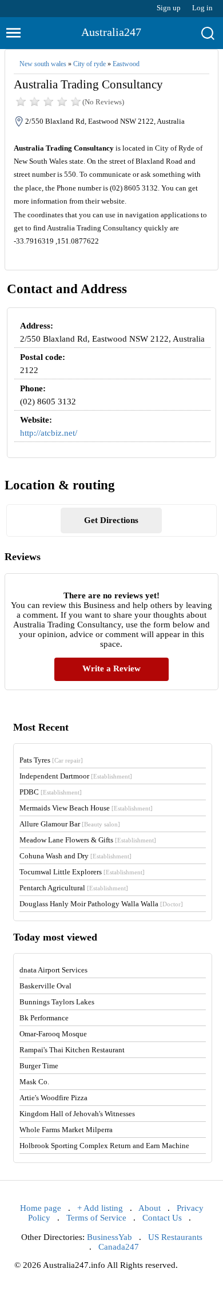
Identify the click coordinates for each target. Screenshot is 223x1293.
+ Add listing (100, 1208)
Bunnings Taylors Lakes (56, 1002)
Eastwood (126, 64)
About (149, 1208)
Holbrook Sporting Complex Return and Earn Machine (104, 1145)
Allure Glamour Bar (69, 824)
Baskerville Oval (45, 986)
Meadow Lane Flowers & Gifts (87, 840)
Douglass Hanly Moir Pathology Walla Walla (101, 903)
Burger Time (38, 1065)
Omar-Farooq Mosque (53, 1033)
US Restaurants (175, 1237)
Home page (40, 1208)
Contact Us (162, 1217)
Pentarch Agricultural (73, 887)
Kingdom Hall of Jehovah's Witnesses (77, 1113)
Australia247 (111, 32)
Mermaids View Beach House (86, 808)
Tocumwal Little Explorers (82, 872)
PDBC (50, 792)
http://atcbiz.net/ (48, 432)
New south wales (42, 64)
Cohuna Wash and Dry (75, 856)
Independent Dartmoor (75, 776)
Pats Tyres (51, 760)
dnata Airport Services (53, 970)
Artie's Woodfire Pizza (53, 1097)
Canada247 (118, 1246)
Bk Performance (44, 1018)
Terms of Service (96, 1217)
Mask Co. (34, 1081)
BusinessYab (109, 1237)
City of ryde (89, 64)
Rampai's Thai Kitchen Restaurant (72, 1049)
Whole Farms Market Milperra (66, 1129)
